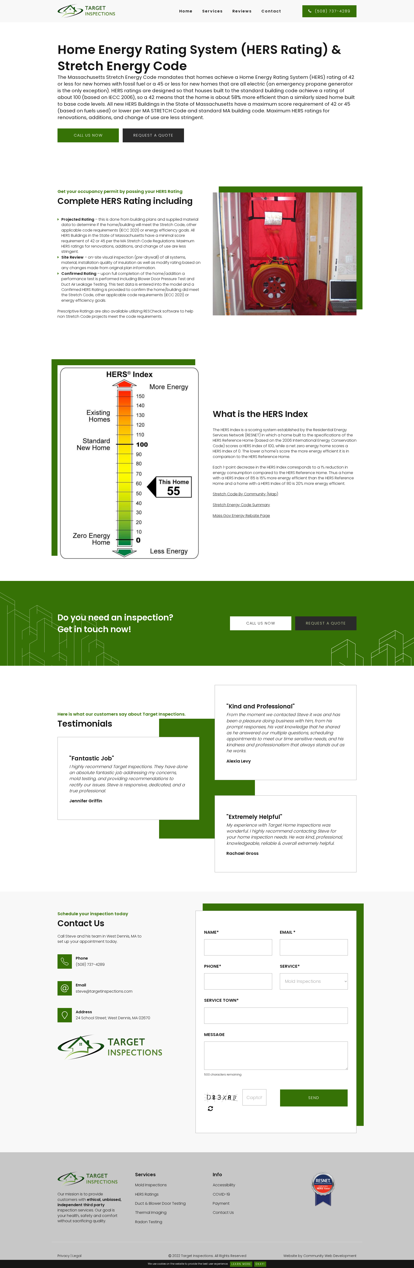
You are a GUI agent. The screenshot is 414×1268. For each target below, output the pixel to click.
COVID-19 (221, 1194)
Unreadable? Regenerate (210, 1108)
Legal (76, 1255)
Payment (221, 1203)
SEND (313, 1097)
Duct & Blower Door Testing (160, 1203)
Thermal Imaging (151, 1212)
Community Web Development (329, 1255)
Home (186, 11)
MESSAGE (214, 1034)
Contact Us (223, 1212)
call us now (88, 135)
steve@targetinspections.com (104, 991)
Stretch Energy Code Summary (241, 505)
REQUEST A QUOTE (326, 623)
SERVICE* (290, 966)
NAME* (211, 932)
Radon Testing (148, 1222)
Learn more (241, 1264)
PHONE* (212, 966)
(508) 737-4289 (329, 11)
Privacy (64, 1255)
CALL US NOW (260, 623)
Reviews (242, 11)
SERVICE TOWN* (221, 1000)
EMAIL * (287, 932)
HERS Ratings (147, 1194)
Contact (271, 11)
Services (212, 11)
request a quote (153, 135)
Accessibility (224, 1185)
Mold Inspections (151, 1185)
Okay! (260, 1264)
